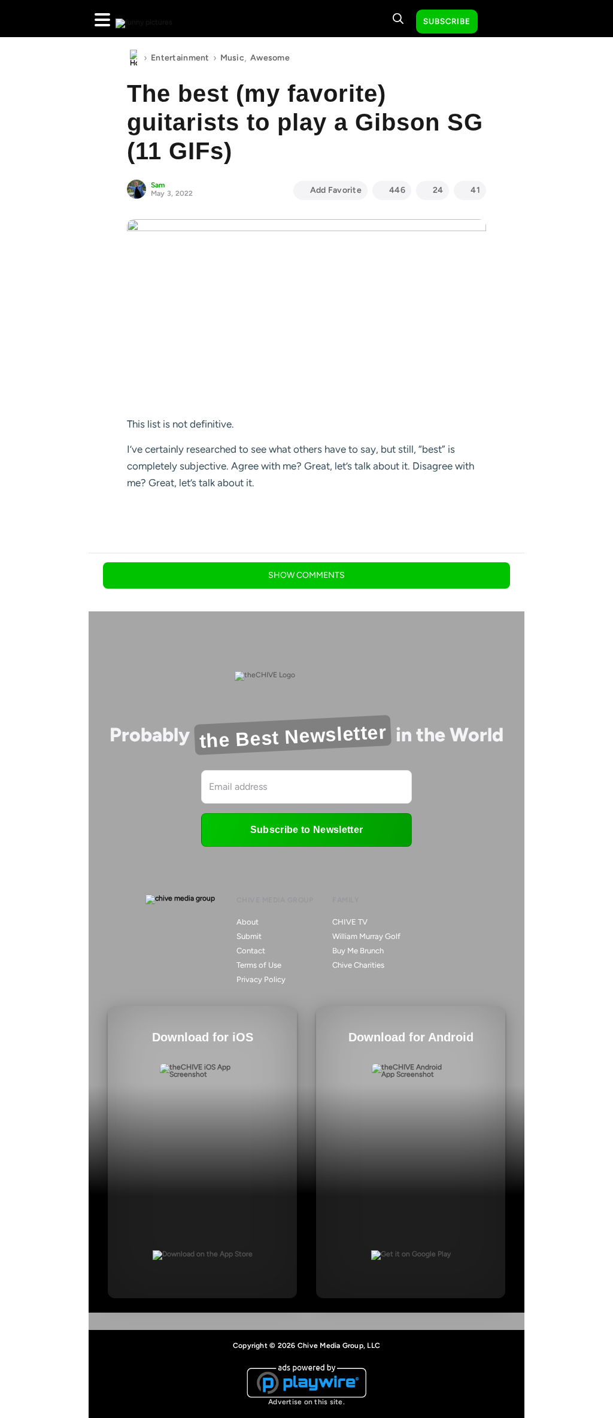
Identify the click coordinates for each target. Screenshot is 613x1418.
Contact (250, 950)
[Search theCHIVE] (398, 19)
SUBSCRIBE (447, 21)
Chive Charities (358, 965)
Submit (249, 936)
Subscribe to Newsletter (306, 830)
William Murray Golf (366, 936)
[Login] (497, 22)
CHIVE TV (350, 921)
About (247, 921)
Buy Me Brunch (358, 950)
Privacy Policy (261, 979)
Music (232, 58)
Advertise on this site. (306, 1402)
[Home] (133, 58)
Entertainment (180, 58)
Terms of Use (258, 965)
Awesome (270, 58)
